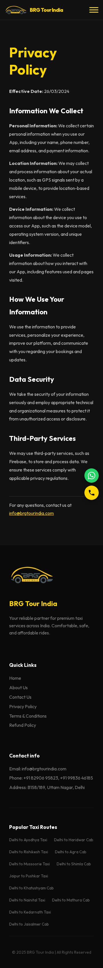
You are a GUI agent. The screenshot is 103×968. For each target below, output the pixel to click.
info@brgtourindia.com (31, 513)
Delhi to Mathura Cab (71, 900)
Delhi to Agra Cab (70, 851)
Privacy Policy (23, 706)
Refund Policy (22, 725)
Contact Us (20, 697)
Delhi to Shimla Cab (74, 863)
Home (15, 678)
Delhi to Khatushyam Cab (31, 888)
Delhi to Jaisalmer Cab (29, 924)
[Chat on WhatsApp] (91, 475)
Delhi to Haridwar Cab (73, 839)
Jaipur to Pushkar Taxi (28, 876)
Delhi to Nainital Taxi (27, 900)
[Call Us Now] (91, 493)
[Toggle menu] (93, 10)
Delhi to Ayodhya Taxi (28, 839)
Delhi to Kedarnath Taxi (30, 912)
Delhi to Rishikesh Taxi (28, 851)
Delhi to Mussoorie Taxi (29, 863)
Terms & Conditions (28, 716)
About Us (18, 687)
